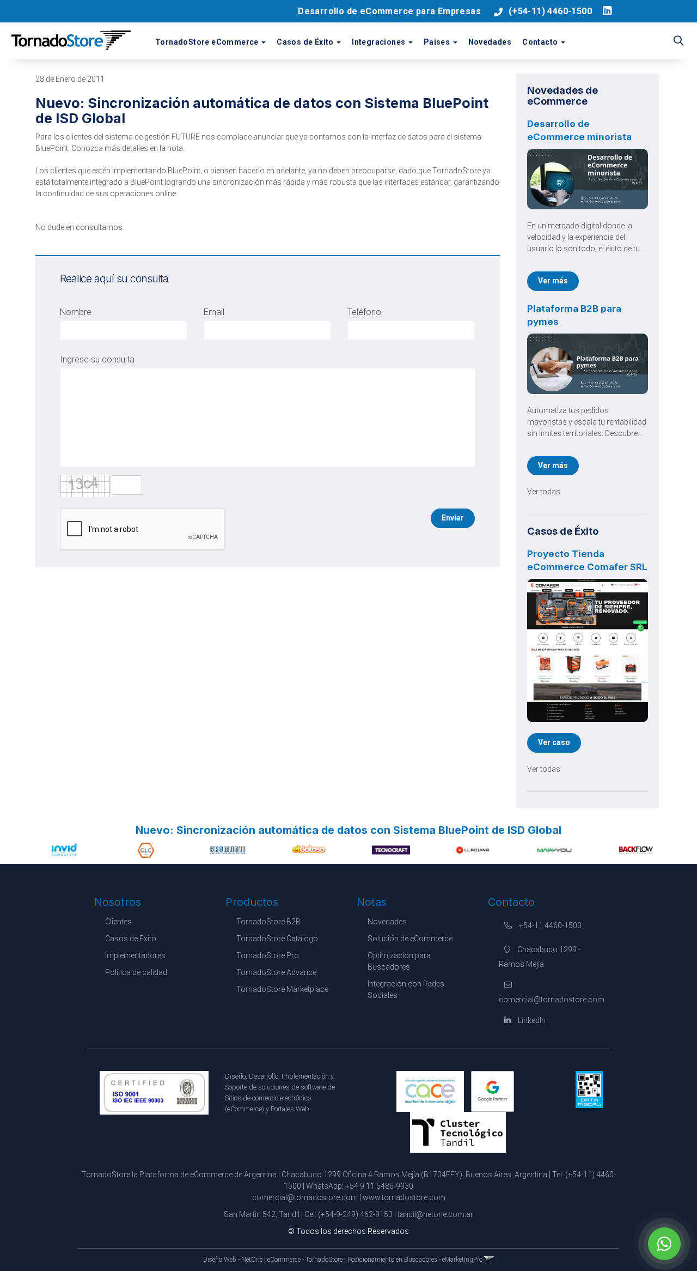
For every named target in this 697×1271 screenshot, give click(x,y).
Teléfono (364, 312)
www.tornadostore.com (404, 1197)
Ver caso (554, 742)
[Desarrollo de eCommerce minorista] (588, 179)
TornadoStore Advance (276, 972)
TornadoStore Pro (267, 955)
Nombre (75, 312)
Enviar (453, 517)
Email (214, 312)
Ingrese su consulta (97, 359)
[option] (64, 849)
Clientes (118, 921)
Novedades (490, 42)
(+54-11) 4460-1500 (550, 11)
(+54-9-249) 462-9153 (355, 1214)
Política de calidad (136, 972)
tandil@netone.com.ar (435, 1214)
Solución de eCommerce (410, 938)
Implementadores (135, 955)
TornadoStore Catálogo (277, 938)
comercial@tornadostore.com (305, 1197)
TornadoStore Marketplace (282, 989)
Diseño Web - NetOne (232, 1259)
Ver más (553, 280)
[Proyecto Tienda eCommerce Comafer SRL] (588, 650)
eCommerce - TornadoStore (305, 1259)
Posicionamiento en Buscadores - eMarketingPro (414, 1259)
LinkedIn (531, 1020)
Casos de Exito (130, 938)
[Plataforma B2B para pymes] (588, 364)
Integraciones (379, 42)
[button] (678, 41)
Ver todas (543, 491)
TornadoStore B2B (268, 921)
